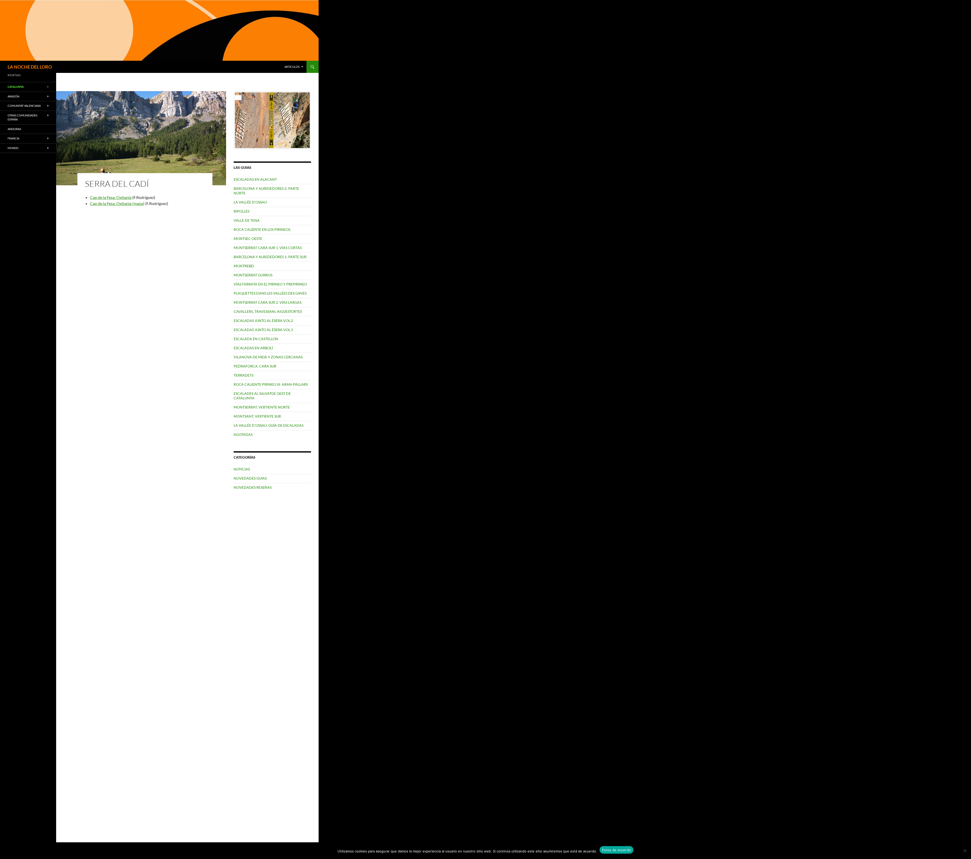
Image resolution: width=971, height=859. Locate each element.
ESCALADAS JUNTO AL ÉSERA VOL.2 (263, 320)
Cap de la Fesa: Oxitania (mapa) (117, 203)
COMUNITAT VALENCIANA (24, 105)
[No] (964, 850)
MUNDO (13, 148)
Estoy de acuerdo (616, 850)
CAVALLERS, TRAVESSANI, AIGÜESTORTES (268, 311)
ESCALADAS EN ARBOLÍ (253, 348)
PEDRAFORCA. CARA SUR (255, 366)
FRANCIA (13, 138)
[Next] (300, 120)
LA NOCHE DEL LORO (30, 67)
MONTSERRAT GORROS (253, 275)
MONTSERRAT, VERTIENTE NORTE (262, 407)
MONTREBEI (244, 266)
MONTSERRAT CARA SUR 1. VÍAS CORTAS (268, 248)
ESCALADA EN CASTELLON (256, 339)
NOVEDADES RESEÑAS (253, 487)
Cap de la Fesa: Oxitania (110, 197)
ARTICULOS (292, 66)
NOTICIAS (242, 469)
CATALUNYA (16, 86)
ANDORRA (14, 129)
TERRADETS (243, 375)
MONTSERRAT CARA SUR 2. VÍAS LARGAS (267, 302)
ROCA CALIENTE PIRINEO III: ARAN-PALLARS (271, 384)
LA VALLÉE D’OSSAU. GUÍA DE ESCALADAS (268, 425)
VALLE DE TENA (247, 220)
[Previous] (244, 120)
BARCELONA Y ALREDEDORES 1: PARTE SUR (270, 257)
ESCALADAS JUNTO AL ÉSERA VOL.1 (263, 330)
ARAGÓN (13, 96)
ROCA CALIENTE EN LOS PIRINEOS (262, 229)
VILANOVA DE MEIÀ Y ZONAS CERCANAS (268, 357)
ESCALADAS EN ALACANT (255, 179)
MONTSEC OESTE (248, 238)
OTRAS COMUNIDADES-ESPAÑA (23, 117)
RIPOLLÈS (241, 211)
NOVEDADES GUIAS (250, 478)
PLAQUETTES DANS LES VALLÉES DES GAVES (270, 293)
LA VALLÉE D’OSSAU (250, 202)
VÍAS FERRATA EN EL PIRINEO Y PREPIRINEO (270, 284)
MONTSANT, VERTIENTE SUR (257, 416)
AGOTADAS (243, 434)
